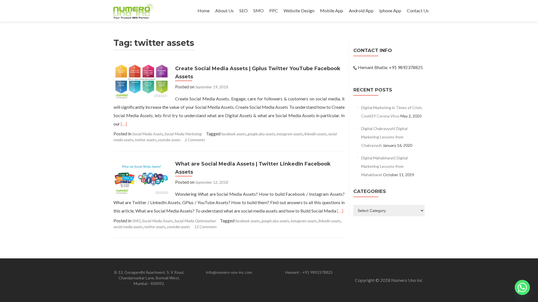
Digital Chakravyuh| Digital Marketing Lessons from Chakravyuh (384, 137)
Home (204, 10)
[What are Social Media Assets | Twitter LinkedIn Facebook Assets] (141, 176)
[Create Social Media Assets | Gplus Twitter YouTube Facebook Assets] (141, 81)
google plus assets (261, 133)
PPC (273, 10)
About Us (224, 10)
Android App (361, 10)
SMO (258, 10)
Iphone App (390, 10)
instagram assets (290, 133)
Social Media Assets (147, 133)
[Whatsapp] (522, 287)
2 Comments (195, 139)
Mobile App (331, 10)
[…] (124, 123)
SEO (243, 10)
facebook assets (233, 133)
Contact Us (418, 10)
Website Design (299, 10)
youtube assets (168, 139)
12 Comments (205, 226)
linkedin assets (315, 133)
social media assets (128, 226)
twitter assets (145, 139)
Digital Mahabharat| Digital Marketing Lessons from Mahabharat (384, 166)
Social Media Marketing (183, 133)
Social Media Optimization (195, 220)
